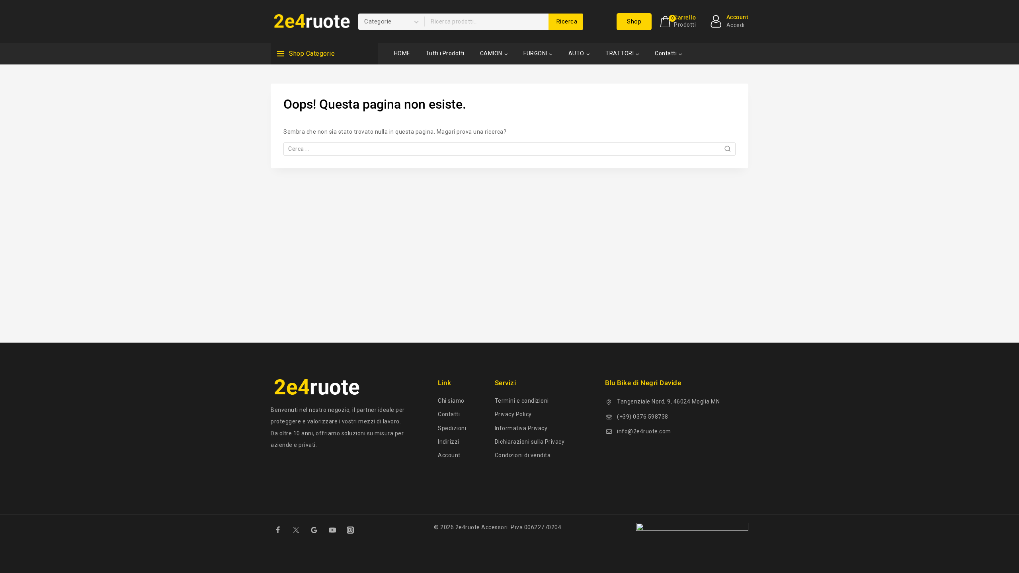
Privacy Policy (513, 414)
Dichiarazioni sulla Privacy (530, 442)
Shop (634, 21)
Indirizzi (448, 442)
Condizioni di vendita (523, 455)
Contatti (449, 414)
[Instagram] (350, 530)
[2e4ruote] (310, 21)
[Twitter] (296, 530)
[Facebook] (278, 530)
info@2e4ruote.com (644, 431)
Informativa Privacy (521, 428)
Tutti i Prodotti (445, 53)
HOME (402, 53)
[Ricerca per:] (509, 149)
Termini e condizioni (522, 401)
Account (449, 455)
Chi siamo (451, 401)
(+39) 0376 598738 (642, 416)
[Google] (314, 530)
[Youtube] (332, 530)
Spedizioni (452, 428)
